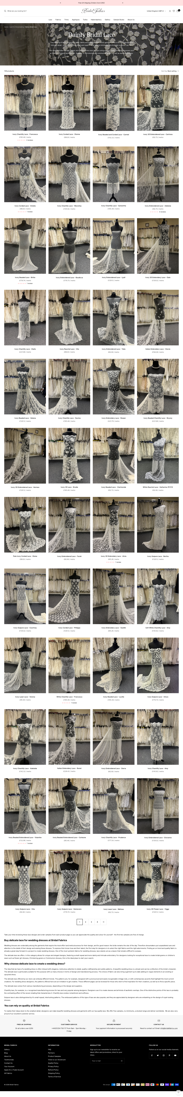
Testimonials (9, 1060)
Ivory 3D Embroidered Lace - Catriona (158, 134)
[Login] (170, 11)
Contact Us (8, 1063)
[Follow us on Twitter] (158, 1055)
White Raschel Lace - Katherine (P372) (158, 487)
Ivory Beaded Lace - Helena (25, 418)
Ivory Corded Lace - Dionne (69, 134)
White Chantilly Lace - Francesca (69, 697)
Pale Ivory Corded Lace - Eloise (25, 556)
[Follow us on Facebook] (152, 1055)
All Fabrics (8, 1073)
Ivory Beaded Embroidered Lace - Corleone (69, 837)
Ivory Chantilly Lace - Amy (158, 768)
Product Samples (54, 1056)
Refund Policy (53, 1070)
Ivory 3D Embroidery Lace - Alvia (113, 556)
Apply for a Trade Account (14, 1070)
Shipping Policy (54, 1073)
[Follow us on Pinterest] (169, 1055)
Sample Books (119, 20)
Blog (6, 1053)
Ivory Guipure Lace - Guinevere (69, 909)
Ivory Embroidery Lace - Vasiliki (114, 628)
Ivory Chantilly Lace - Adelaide (25, 768)
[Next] (103, 922)
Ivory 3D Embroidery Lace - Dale (157, 277)
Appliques (76, 20)
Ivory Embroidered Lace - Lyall (113, 277)
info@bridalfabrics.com (169, 1028)
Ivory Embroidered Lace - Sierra (113, 768)
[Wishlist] (174, 11)
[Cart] (178, 11)
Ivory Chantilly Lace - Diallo (25, 349)
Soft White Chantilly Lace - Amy (158, 628)
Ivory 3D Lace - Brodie (69, 487)
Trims (66, 20)
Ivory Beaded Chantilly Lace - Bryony (158, 418)
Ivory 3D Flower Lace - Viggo (158, 909)
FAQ (49, 1049)
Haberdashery (96, 20)
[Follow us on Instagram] (163, 1055)
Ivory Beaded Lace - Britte (25, 277)
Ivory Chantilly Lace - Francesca (25, 134)
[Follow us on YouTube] (175, 1055)
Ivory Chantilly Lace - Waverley (69, 206)
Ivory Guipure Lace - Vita (25, 909)
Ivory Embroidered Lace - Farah (69, 556)
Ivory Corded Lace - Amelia (25, 206)
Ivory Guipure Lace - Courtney (25, 628)
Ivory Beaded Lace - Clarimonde (113, 487)
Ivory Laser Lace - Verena (25, 697)
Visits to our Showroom (57, 1060)
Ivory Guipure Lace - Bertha (158, 556)
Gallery (107, 20)
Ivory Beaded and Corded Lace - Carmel (113, 135)
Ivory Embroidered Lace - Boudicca (69, 278)
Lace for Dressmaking (17, 27)
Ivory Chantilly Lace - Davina (69, 418)
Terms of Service (54, 1077)
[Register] (121, 1061)
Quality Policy (53, 1063)
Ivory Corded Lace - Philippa (69, 628)
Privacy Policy (53, 1066)
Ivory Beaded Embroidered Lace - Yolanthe (25, 837)
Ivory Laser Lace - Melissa (114, 909)
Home (6, 27)
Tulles (85, 20)
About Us (131, 20)
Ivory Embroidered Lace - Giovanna (158, 838)
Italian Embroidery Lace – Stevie (158, 349)
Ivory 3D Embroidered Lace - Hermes (25, 487)
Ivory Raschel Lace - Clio (69, 349)
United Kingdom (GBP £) (155, 11)
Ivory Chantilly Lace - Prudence (113, 837)
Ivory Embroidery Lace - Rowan (114, 418)
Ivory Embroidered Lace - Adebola (158, 206)
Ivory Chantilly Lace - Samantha (113, 206)
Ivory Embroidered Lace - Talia (113, 349)
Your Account (9, 1066)
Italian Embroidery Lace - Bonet (69, 768)
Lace (50, 20)
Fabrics (58, 20)
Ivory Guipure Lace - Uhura (158, 697)
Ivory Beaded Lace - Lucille (113, 697)
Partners (51, 1053)
